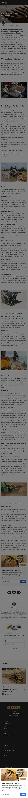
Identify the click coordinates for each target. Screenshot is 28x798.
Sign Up (23, 794)
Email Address (6, 794)
